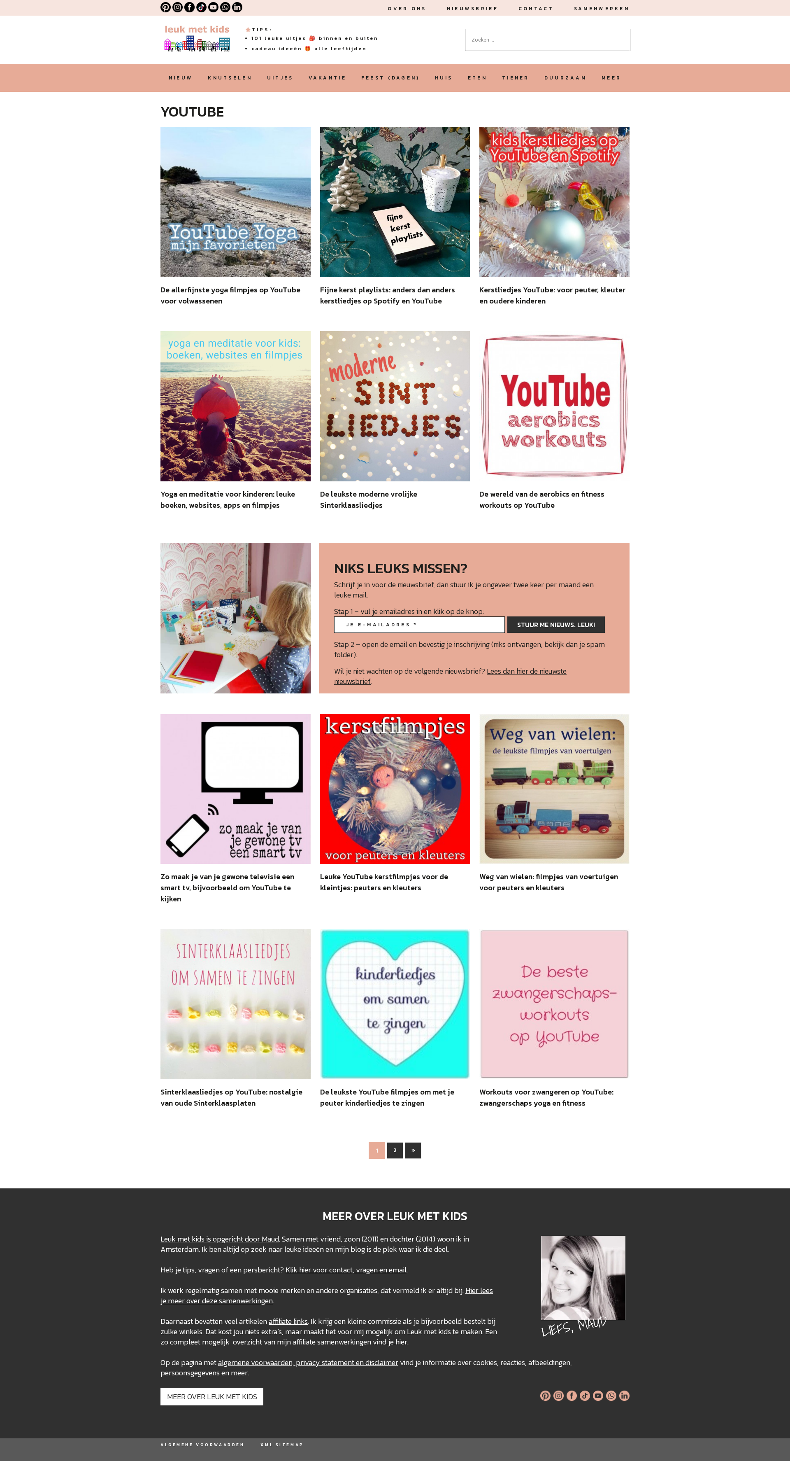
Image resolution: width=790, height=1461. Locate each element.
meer (611, 78)
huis (444, 78)
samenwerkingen (246, 1300)
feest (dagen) (390, 78)
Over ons (407, 8)
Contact (536, 8)
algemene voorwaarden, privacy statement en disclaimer (308, 1362)
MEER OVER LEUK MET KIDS (212, 1396)
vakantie (327, 78)
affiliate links (288, 1321)
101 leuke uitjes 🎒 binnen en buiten (314, 38)
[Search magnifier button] (624, 35)
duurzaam (565, 78)
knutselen (230, 78)
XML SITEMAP (282, 1445)
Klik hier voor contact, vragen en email (346, 1269)
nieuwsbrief (472, 8)
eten (477, 78)
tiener (516, 78)
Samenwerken (602, 8)
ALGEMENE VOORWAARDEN (202, 1445)
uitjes (280, 78)
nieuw (181, 78)
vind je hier (390, 1341)
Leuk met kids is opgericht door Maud (219, 1238)
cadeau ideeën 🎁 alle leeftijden (309, 48)
